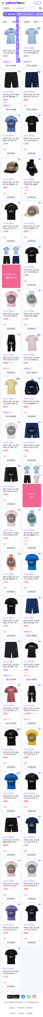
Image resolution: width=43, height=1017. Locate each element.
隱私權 (21, 1013)
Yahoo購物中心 (15, 3)
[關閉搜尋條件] (14, 8)
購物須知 (30, 1008)
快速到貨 (17, 28)
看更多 (17, 60)
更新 (37, 1002)
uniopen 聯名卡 (27, 14)
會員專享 (17, 51)
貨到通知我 (11, 153)
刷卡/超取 (18, 47)
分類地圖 (29, 1013)
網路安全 (14, 1013)
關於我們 (21, 1008)
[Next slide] (19, 36)
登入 (37, 3)
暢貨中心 (17, 24)
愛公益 (17, 56)
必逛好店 (17, 42)
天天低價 (17, 33)
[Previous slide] (3, 36)
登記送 (17, 19)
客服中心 (12, 1008)
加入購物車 (12, 65)
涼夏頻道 (17, 38)
